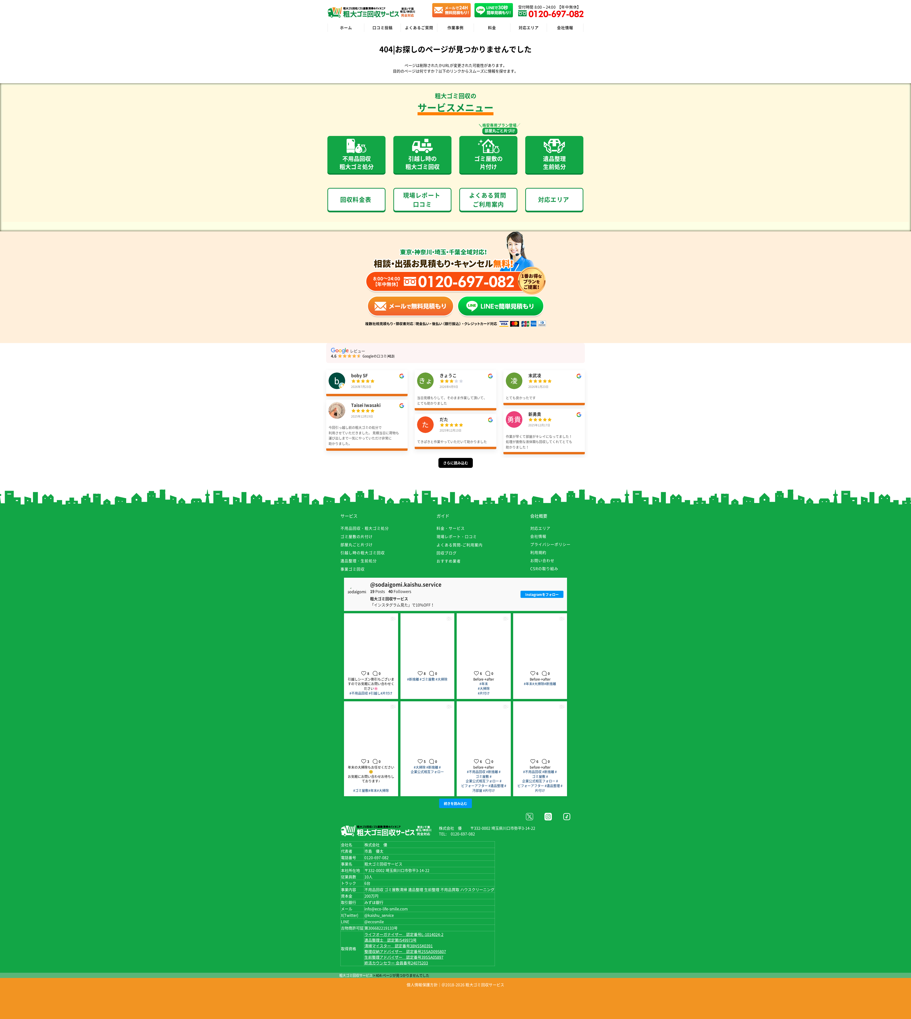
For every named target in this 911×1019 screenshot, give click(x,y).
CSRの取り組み (544, 568)
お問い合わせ (542, 560)
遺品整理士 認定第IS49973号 (390, 940)
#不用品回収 (358, 693)
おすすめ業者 (449, 561)
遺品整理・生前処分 (358, 560)
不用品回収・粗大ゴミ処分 (364, 528)
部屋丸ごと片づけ (500, 130)
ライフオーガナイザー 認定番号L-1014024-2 (403, 934)
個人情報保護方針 (422, 984)
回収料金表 (355, 199)
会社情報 (565, 27)
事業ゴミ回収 (352, 569)
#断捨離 (413, 679)
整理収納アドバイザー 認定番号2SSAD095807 (405, 951)
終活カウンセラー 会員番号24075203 (396, 963)
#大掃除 (441, 679)
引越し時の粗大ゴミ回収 (362, 552)
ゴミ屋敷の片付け (356, 536)
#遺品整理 (496, 785)
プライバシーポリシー (550, 544)
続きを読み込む (455, 803)
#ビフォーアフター (481, 783)
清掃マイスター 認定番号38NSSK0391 (398, 946)
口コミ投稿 (382, 27)
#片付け (386, 693)
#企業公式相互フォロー (427, 769)
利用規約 (538, 552)
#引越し (375, 693)
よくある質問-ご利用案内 (460, 545)
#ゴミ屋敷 (427, 679)
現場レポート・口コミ (457, 536)
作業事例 (455, 27)
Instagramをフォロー (542, 594)
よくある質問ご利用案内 (487, 200)
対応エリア (529, 27)
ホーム (346, 27)
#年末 (483, 683)
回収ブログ (447, 553)
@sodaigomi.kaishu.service (406, 584)
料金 (492, 27)
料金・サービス (451, 528)
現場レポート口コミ (421, 200)
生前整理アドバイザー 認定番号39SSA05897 (403, 957)
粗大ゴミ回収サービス (355, 975)
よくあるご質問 (419, 27)
